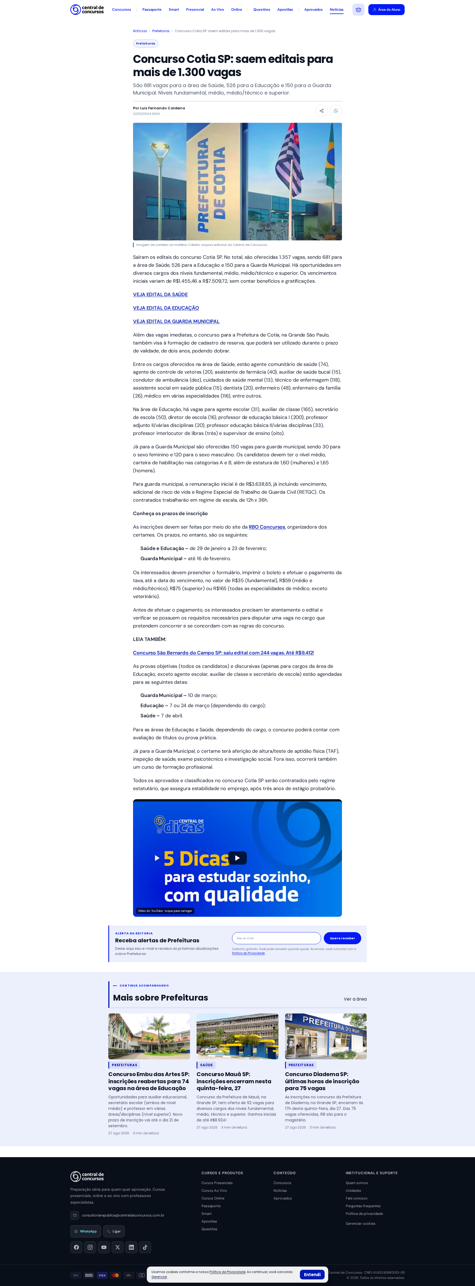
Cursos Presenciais (217, 1183)
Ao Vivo (217, 9)
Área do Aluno (389, 9)
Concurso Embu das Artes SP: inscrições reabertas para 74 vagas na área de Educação (148, 1081)
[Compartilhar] (322, 111)
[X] (118, 1247)
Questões (261, 9)
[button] (237, 858)
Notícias (337, 9)
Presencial (195, 9)
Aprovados (313, 9)
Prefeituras (161, 31)
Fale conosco (357, 1198)
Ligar (117, 1231)
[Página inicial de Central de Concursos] (87, 1176)
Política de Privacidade (248, 953)
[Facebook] (76, 1247)
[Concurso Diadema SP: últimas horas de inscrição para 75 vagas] (326, 1036)
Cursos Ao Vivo (214, 1190)
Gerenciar (159, 1277)
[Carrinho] (358, 10)
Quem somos (357, 1183)
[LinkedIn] (131, 1247)
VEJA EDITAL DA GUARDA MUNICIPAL (176, 321)
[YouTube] (104, 1247)
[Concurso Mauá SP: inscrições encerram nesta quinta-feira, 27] (237, 1036)
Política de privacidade (364, 1213)
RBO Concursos (267, 527)
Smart (174, 9)
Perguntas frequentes (363, 1206)
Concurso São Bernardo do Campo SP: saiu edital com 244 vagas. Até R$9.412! (223, 652)
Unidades (353, 1190)
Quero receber (342, 938)
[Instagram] (90, 1247)
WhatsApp (88, 1231)
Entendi (312, 1274)
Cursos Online (212, 1198)
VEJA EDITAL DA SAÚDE (160, 294)
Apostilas (285, 9)
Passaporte (152, 9)
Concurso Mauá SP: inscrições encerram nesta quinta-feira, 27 (234, 1081)
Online (236, 9)
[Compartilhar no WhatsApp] (336, 111)
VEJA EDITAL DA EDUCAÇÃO (166, 308)
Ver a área (355, 999)
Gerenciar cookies (360, 1223)
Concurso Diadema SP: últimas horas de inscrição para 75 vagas (322, 1081)
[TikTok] (145, 1247)
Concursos (121, 9)
